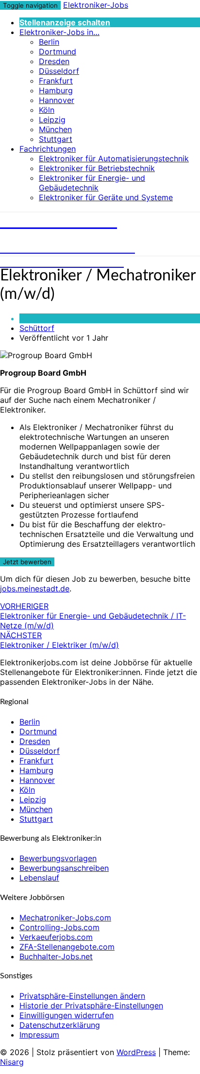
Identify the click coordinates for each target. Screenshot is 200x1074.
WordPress (136, 1052)
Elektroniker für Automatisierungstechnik (114, 158)
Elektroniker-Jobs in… (59, 32)
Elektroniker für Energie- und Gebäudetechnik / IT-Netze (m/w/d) (93, 615)
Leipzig (52, 119)
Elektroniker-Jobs (95, 5)
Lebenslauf (39, 878)
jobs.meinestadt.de (34, 588)
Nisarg (12, 1062)
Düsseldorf (59, 71)
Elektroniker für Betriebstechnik (97, 168)
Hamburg (56, 90)
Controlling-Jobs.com (59, 927)
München (55, 129)
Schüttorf (36, 328)
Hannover (56, 100)
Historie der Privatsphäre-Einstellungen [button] (91, 1005)
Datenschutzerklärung (59, 1025)
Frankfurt (56, 81)
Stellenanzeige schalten (64, 22)
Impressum (39, 1034)
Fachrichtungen (47, 149)
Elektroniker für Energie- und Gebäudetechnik (92, 182)
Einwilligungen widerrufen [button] (66, 1015)
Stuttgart (55, 139)
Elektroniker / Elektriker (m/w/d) (59, 640)
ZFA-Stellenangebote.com (67, 947)
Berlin (49, 42)
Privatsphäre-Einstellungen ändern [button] (82, 996)
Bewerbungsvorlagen (58, 858)
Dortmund (57, 51)
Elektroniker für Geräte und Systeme (106, 197)
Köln (46, 110)
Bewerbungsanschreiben (64, 868)
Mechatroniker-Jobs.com (65, 917)
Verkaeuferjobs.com (56, 937)
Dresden (54, 61)
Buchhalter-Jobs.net (56, 956)
